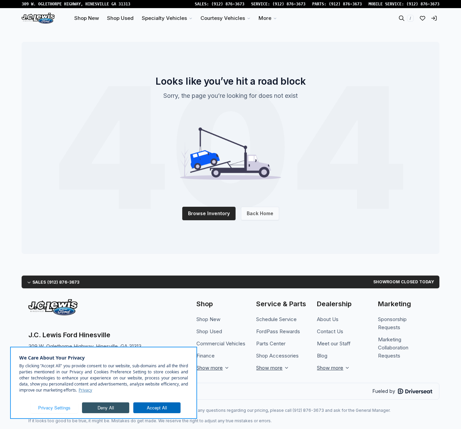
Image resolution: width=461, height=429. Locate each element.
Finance (205, 355)
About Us (327, 319)
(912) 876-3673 (227, 4)
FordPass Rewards (278, 331)
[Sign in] (434, 18)
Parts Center (271, 343)
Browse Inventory (209, 213)
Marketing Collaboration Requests (393, 347)
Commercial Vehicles (220, 343)
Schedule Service (276, 319)
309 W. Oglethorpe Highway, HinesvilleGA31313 (76, 4)
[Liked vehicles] (422, 18)
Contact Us (330, 331)
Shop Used (209, 331)
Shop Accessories (277, 355)
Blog (322, 355)
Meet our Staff (334, 343)
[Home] (38, 18)
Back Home (260, 213)
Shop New (208, 319)
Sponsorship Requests (392, 323)
